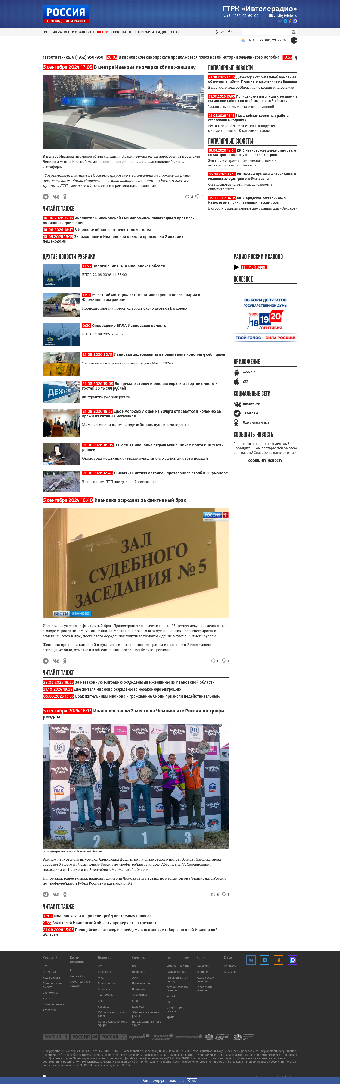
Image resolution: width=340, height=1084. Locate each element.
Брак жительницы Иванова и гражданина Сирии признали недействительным (147, 696)
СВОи (169, 1002)
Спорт (101, 1001)
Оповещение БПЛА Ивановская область (129, 266)
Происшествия (107, 983)
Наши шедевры (176, 972)
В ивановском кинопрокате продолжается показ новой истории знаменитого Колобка (165, 57)
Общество (104, 972)
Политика (104, 989)
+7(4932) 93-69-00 (176, 1058)
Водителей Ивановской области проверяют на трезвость (105, 923)
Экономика (50, 992)
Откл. (192, 1080)
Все (45, 966)
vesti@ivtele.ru (285, 15)
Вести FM (202, 972)
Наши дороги (51, 977)
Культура (48, 998)
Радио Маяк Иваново (204, 988)
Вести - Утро (78, 976)
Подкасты (202, 966)
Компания (230, 972)
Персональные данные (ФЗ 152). (111, 1065)
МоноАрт (172, 996)
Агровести (49, 1010)
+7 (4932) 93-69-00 (242, 15)
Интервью (49, 972)
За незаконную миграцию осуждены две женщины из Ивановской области (145, 682)
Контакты (230, 966)
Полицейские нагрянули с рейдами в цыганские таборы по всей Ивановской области (252, 98)
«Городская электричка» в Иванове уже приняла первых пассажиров (247, 200)
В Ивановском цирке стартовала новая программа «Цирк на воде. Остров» (252, 152)
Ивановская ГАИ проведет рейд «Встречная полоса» (103, 916)
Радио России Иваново (205, 979)
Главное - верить (177, 966)
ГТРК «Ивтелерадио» (260, 8)
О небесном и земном (175, 1009)
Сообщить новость (265, 460)
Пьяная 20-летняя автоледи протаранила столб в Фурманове (171, 473)
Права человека (53, 1004)
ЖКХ (101, 977)
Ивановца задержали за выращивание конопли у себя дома (169, 354)
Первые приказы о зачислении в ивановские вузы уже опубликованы (252, 176)
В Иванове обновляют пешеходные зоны (112, 229)
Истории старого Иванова (177, 988)
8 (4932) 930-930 (59, 57)
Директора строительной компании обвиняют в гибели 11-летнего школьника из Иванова (252, 79)
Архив (170, 1017)
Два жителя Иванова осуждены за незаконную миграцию (127, 689)
